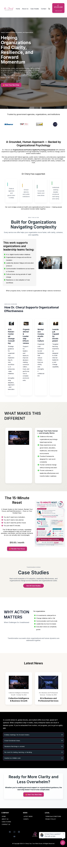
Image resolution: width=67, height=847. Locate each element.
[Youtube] (14, 836)
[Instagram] (14, 832)
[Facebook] (10, 832)
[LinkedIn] (19, 832)
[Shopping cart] (49, 9)
